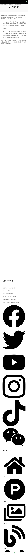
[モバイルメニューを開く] (1, 2)
